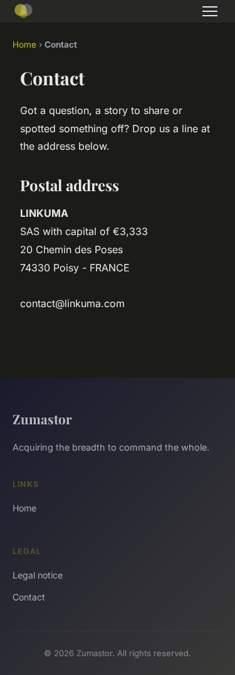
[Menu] (209, 11)
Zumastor (42, 418)
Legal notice (38, 575)
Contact (29, 597)
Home (24, 44)
